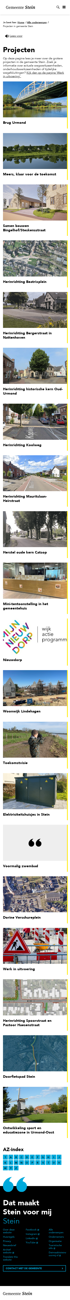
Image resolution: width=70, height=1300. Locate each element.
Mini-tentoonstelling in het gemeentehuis (25, 606)
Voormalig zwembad (20, 866)
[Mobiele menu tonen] (64, 7)
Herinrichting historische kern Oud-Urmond (33, 391)
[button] (13, 36)
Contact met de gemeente (24, 1268)
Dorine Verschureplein (22, 917)
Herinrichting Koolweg (22, 445)
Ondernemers (56, 1237)
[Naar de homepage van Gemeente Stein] (20, 7)
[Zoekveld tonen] (58, 7)
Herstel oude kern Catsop (25, 552)
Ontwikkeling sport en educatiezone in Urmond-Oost (28, 1130)
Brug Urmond (14, 122)
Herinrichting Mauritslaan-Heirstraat (25, 498)
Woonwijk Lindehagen (22, 711)
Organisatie (55, 1241)
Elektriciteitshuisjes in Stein (26, 814)
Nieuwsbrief (9, 1245)
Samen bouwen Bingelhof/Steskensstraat (24, 228)
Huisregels (9, 1237)
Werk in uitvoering (19, 969)
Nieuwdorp (12, 660)
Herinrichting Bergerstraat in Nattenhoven (27, 335)
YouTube (30, 1243)
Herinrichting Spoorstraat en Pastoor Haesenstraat (27, 1022)
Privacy (7, 1241)
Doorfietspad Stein (19, 1076)
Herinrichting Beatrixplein (24, 282)
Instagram (31, 1234)
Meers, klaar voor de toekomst (29, 174)
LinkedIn (30, 1238)
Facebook (31, 1230)
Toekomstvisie (15, 763)
